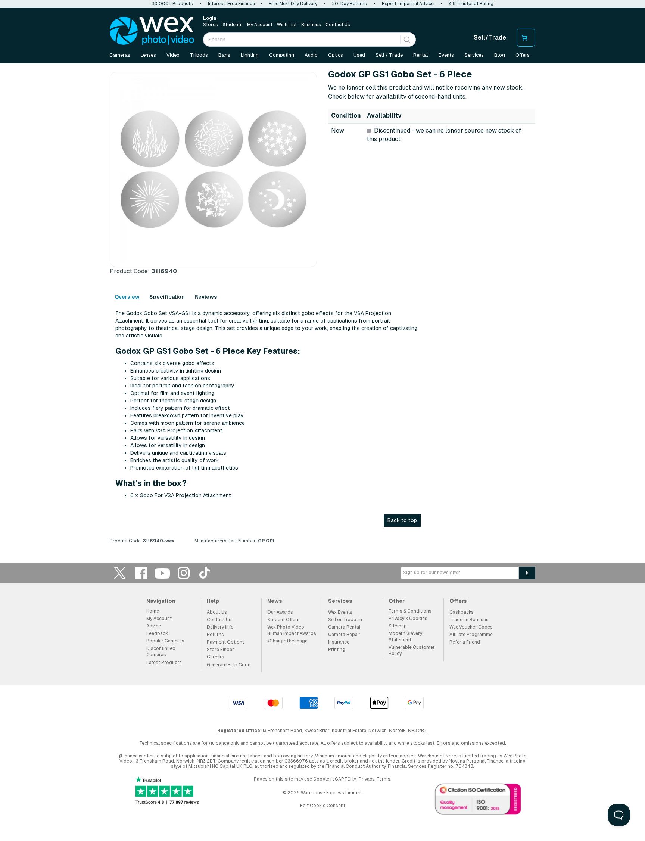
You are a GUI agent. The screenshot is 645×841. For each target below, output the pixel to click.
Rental (420, 55)
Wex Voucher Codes (471, 627)
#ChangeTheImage (287, 641)
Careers (215, 657)
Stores (210, 24)
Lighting (250, 55)
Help (213, 601)
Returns (215, 634)
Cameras (119, 55)
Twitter (119, 573)
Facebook (141, 573)
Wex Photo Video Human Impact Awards (291, 630)
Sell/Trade (490, 37)
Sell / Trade (389, 55)
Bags (224, 55)
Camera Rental (344, 627)
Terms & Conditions (410, 611)
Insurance (338, 642)
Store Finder (220, 649)
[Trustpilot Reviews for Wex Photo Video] (167, 791)
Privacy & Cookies (408, 618)
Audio (311, 55)
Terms (383, 779)
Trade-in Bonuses (469, 619)
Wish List (287, 24)
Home (152, 611)
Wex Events (340, 612)
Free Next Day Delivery (293, 3)
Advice (153, 626)
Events (446, 55)
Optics (335, 55)
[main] (322, 309)
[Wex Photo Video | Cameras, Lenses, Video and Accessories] (152, 31)
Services (474, 55)
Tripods (199, 55)
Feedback (157, 633)
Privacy (366, 779)
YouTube (162, 573)
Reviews (205, 297)
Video (173, 55)
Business (311, 24)
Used (359, 55)
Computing (281, 55)
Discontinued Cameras (160, 651)
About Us (217, 612)
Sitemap (398, 626)
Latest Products (164, 662)
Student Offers (283, 619)
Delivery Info (220, 627)
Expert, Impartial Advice (408, 3)
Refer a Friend (464, 642)
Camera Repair (344, 634)
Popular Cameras (165, 641)
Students (232, 24)
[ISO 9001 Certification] (478, 800)
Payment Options (226, 642)
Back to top (402, 520)
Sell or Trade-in (345, 619)
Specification (167, 297)
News (274, 601)
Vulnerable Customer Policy (412, 650)
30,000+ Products (172, 3)
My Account (259, 24)
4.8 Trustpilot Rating (471, 3)
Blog (499, 55)
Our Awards (280, 612)
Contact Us (337, 24)
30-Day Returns (349, 3)
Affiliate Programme (471, 634)
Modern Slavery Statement (405, 636)
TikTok (205, 573)
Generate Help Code (228, 664)
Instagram (183, 573)
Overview (127, 297)
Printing (336, 649)
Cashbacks (461, 612)
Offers (522, 55)
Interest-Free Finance (231, 3)
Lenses (148, 55)
